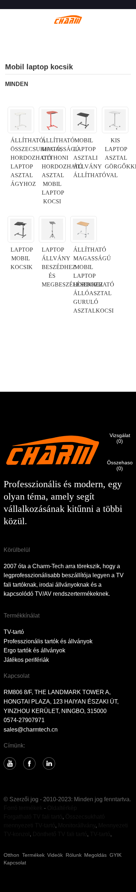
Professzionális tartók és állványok (48, 641)
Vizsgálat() (120, 438)
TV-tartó (14, 632)
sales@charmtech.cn (31, 729)
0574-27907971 (24, 720)
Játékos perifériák (26, 660)
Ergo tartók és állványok (34, 650)
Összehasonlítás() (119, 465)
